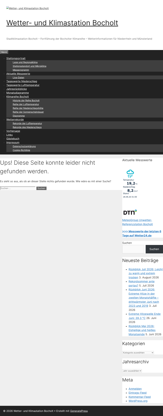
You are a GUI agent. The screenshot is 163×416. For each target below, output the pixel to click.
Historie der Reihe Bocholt (26, 100)
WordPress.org (138, 400)
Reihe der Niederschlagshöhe (28, 108)
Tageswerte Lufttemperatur (22, 85)
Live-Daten (18, 77)
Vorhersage (13, 131)
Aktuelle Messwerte (18, 73)
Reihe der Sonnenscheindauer (28, 112)
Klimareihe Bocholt (17, 96)
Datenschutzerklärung (24, 146)
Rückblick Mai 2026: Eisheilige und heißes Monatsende (142, 330)
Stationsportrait (15, 58)
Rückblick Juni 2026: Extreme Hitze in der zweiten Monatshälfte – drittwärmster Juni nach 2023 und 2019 (144, 297)
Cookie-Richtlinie (21, 150)
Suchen (127, 242)
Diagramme (19, 115)
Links (9, 134)
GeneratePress (79, 410)
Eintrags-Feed (138, 392)
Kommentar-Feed (140, 396)
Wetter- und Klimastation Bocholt (62, 22)
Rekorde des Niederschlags (27, 127)
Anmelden (135, 388)
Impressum (12, 142)
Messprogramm (21, 69)
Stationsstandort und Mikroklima (29, 66)
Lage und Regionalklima (25, 62)
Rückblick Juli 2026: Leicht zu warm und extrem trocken (146, 273)
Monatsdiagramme (17, 92)
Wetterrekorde (15, 119)
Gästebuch (12, 138)
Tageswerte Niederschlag (21, 81)
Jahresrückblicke (16, 88)
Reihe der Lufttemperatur (26, 104)
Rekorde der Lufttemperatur (27, 123)
